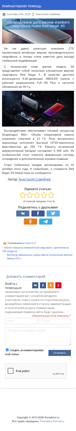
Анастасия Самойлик (35, 179)
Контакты (58, 421)
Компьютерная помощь (21, 5)
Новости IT (30, 243)
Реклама (45, 421)
